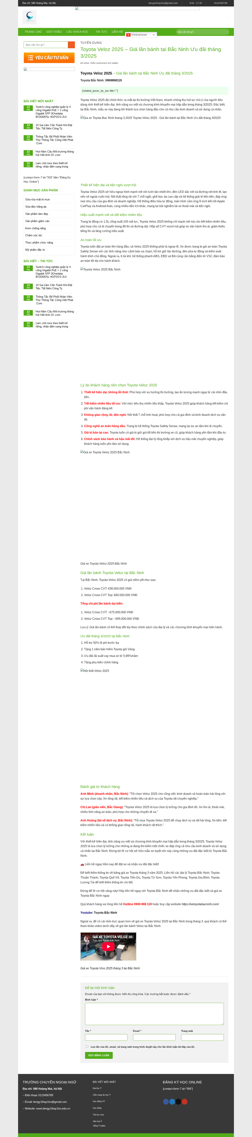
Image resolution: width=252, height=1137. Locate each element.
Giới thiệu (54, 31)
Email (137, 1031)
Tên (88, 1031)
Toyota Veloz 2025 (96, 73)
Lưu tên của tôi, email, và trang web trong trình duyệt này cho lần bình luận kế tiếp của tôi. (143, 1046)
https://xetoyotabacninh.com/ (200, 904)
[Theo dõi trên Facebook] (166, 1101)
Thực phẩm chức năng (39, 242)
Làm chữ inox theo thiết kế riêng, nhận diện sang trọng (52, 165)
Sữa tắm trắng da (35, 206)
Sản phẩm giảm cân (37, 221)
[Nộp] (226, 32)
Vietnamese (139, 34)
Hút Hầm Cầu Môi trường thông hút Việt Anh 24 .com (55, 153)
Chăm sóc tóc (33, 235)
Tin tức (101, 31)
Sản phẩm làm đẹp (36, 213)
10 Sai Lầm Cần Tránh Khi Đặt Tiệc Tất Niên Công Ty (54, 127)
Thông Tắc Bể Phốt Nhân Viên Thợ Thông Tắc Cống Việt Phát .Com (54, 140)
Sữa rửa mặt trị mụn (37, 199)
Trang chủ (33, 31)
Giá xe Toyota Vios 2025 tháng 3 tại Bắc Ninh (110, 968)
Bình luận (91, 999)
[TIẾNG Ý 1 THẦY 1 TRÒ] (46, 17)
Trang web (187, 1031)
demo (115, 63)
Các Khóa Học (77, 31)
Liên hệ (117, 31)
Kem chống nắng (35, 228)
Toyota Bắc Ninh (105, 912)
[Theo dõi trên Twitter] (172, 1101)
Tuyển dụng (91, 42)
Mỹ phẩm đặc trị (35, 249)
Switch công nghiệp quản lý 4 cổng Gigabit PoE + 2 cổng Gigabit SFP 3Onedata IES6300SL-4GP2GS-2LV (53, 111)
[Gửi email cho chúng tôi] (178, 1101)
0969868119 (113, 80)
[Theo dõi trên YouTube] (184, 1101)
